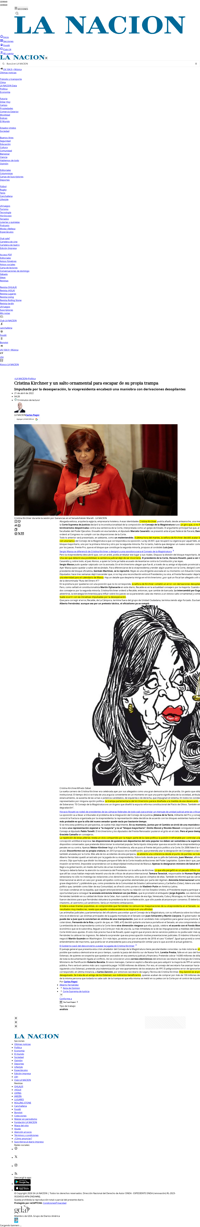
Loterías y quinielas (10, 222)
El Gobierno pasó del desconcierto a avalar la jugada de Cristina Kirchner (97, 945)
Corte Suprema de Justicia (76, 991)
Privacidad (61, 1203)
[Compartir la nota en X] (19, 534)
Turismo (4, 209)
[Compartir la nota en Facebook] (16, 534)
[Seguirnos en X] (16, 1157)
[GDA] (22, 1212)
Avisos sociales (7, 264)
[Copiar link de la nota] (16, 530)
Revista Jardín (7, 303)
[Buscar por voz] (196, 63)
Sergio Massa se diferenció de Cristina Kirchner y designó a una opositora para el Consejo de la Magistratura (116, 551)
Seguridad (5, 140)
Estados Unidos (8, 127)
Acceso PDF (6, 254)
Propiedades (6, 108)
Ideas (3, 277)
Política (31, 378)
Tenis (2, 192)
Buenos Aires (6, 137)
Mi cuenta (8, 53)
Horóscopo (6, 215)
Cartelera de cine (8, 241)
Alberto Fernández (69, 984)
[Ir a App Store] (22, 1190)
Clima (3, 82)
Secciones (8, 41)
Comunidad (6, 150)
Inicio (6, 37)
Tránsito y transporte (11, 79)
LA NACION (20, 378)
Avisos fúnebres (8, 261)
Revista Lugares (8, 293)
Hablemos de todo (9, 160)
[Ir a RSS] (16, 1174)
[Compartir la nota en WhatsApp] (19, 525)
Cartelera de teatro (10, 244)
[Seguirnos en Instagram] (16, 1165)
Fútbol (3, 186)
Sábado (4, 274)
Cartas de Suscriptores (11, 176)
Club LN (7, 49)
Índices (3, 118)
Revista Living (7, 297)
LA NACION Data (8, 85)
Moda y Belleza (7, 228)
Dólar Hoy (5, 101)
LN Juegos (5, 205)
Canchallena (6, 196)
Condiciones (49, 1203)
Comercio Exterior (9, 111)
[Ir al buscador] (17, 13)
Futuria (3, 98)
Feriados (4, 218)
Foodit (6, 45)
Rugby (3, 189)
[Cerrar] (46, 58)
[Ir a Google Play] (22, 1183)
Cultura (4, 147)
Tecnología (5, 212)
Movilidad (5, 114)
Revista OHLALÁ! (8, 287)
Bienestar (5, 153)
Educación (5, 144)
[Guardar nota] (16, 521)
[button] (100, 210)
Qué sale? (5, 238)
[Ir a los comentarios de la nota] (19, 521)
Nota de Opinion (71, 988)
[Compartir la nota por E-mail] (22, 534)
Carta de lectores (9, 267)
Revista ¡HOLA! (7, 290)
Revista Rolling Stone (10, 300)
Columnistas (6, 173)
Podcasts (4, 225)
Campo (3, 105)
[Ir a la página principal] (100, 33)
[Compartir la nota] (16, 525)
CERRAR (3, 2)
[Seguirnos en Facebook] (16, 1149)
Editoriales (5, 170)
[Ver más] (61, 995)
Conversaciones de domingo (14, 270)
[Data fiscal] (16, 1222)
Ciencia (3, 157)
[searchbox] (99, 63)
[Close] (16, 1018)
